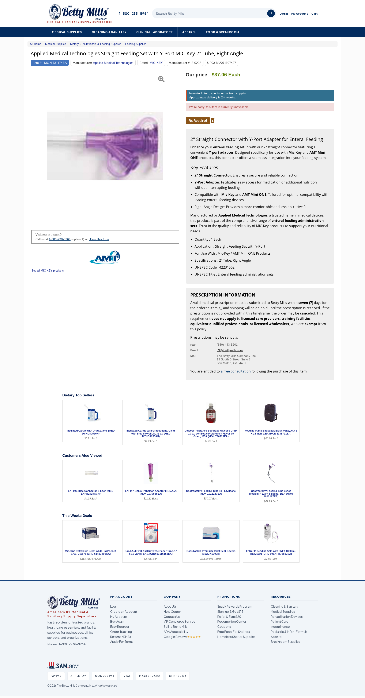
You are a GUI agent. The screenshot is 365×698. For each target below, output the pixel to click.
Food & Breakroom (222, 32)
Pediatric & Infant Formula (289, 631)
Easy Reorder (119, 626)
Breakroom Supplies (285, 641)
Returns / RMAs (120, 637)
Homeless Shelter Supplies (236, 637)
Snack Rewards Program (234, 606)
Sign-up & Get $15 (230, 611)
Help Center (172, 611)
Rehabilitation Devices (287, 616)
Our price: (197, 74)
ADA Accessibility (176, 631)
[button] (36, 146)
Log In (283, 13)
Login (114, 606)
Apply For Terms (121, 641)
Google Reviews (182, 637)
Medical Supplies (67, 32)
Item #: (37, 63)
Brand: (143, 63)
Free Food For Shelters (233, 631)
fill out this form (99, 239)
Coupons (224, 626)
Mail (193, 355)
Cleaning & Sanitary (109, 32)
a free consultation (236, 371)
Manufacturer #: (180, 63)
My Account (299, 13)
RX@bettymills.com (230, 350)
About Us (170, 606)
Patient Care (279, 621)
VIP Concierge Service (179, 621)
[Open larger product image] (105, 146)
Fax (193, 344)
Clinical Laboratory (154, 32)
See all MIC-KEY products (47, 270)
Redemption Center (231, 621)
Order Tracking (121, 631)
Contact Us (172, 616)
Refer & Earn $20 (229, 616)
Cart (314, 13)
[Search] (271, 13)
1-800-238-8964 (134, 13)
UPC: (211, 63)
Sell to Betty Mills (175, 626)
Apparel (189, 32)
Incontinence (280, 626)
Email (194, 350)
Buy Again (117, 621)
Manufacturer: (82, 63)
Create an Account (123, 611)
